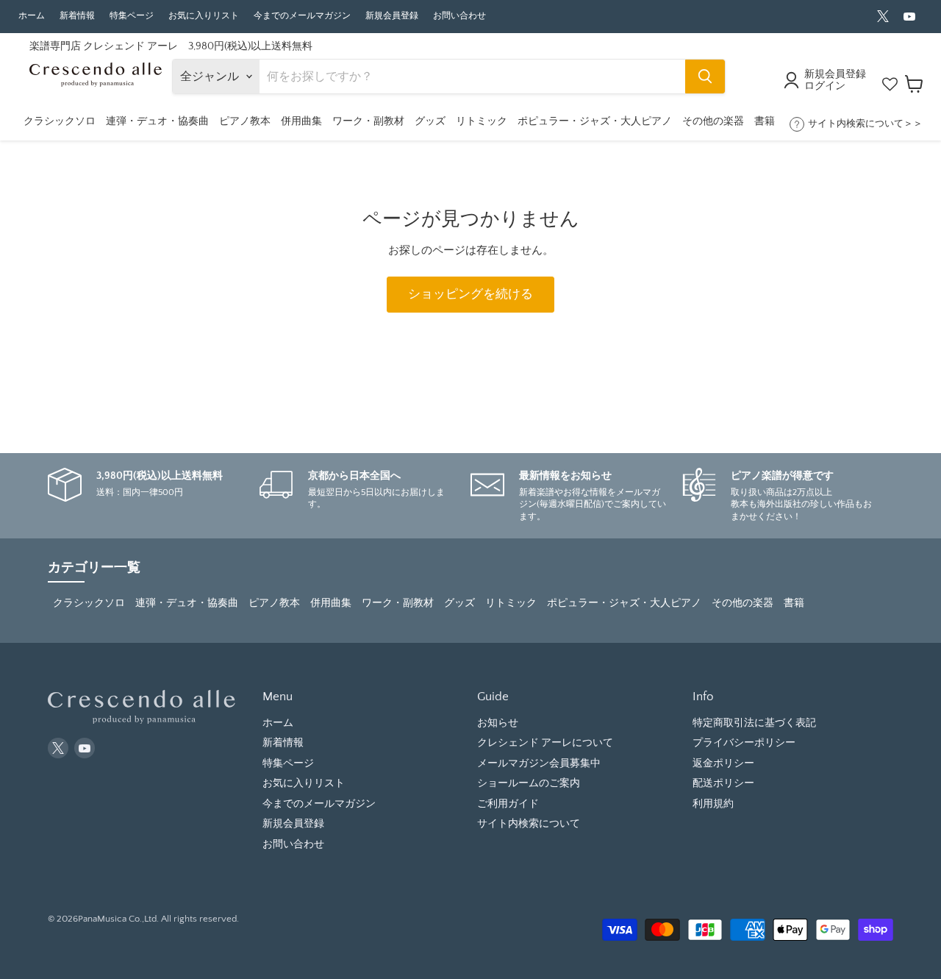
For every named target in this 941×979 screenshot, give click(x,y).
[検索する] (705, 76)
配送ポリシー (723, 783)
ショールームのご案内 (528, 783)
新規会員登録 (391, 16)
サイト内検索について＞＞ (865, 123)
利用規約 (713, 804)
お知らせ (497, 723)
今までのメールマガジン (302, 16)
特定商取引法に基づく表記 (754, 723)
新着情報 (77, 16)
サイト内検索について (528, 824)
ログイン (824, 86)
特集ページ (132, 16)
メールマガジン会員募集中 (539, 763)
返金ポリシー (723, 763)
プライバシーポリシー (744, 743)
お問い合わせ (459, 16)
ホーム (31, 16)
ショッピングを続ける (470, 294)
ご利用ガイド (508, 804)
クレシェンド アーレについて (545, 743)
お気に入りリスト (203, 16)
